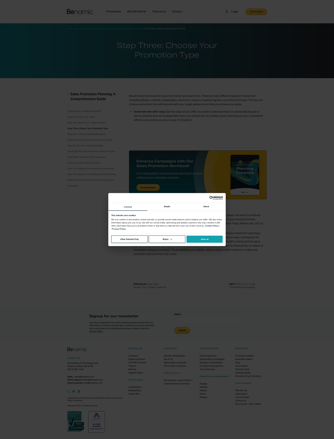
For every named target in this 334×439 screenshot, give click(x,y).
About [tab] (206, 206)
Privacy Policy (119, 229)
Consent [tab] (128, 207)
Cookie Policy (212, 226)
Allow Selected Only (129, 239)
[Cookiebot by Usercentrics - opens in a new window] (211, 198)
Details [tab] (167, 206)
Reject (165, 239)
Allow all (204, 239)
